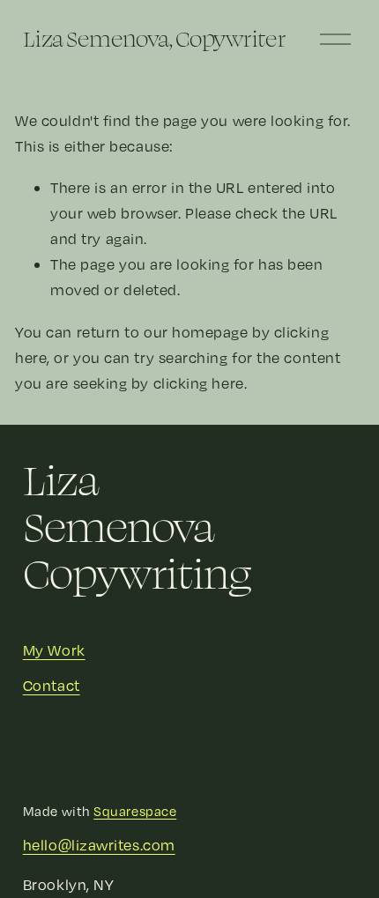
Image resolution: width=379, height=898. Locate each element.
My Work (54, 650)
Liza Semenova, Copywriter (154, 38)
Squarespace (134, 811)
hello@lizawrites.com (99, 844)
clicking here (198, 383)
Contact (51, 685)
